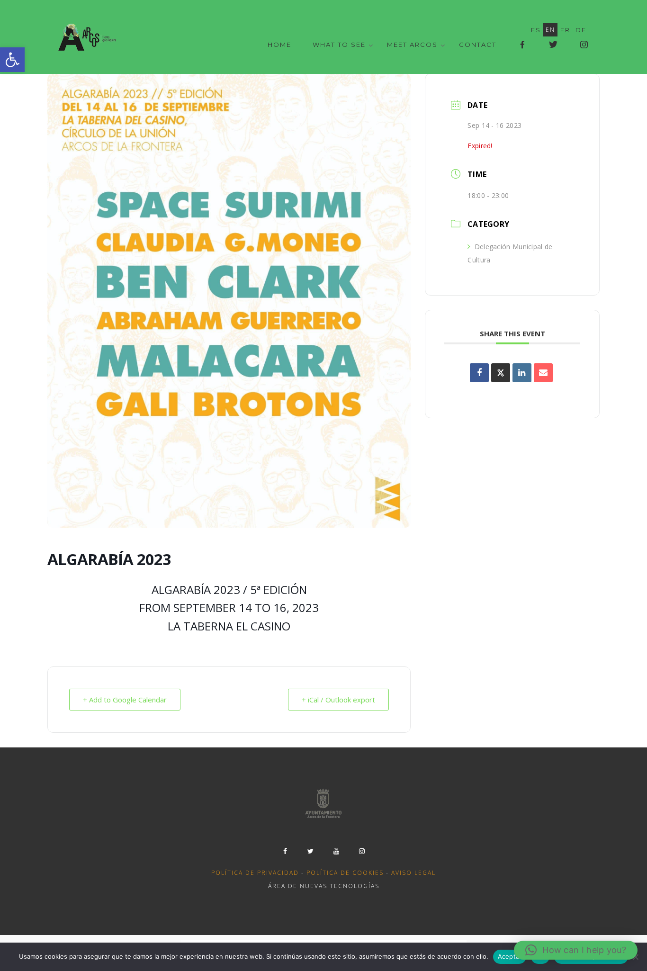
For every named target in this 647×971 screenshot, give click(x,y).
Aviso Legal (413, 873)
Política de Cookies (345, 873)
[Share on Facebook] (479, 372)
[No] (635, 957)
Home (279, 44)
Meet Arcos (412, 44)
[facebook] (285, 851)
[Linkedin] (521, 372)
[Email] (543, 372)
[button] (12, 59)
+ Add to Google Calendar (125, 699)
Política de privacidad (255, 873)
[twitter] (311, 851)
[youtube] (336, 851)
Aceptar (510, 956)
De (580, 30)
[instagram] (362, 851)
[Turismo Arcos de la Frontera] (88, 37)
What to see (339, 44)
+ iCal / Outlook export (338, 699)
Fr (565, 30)
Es (536, 30)
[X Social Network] (500, 372)
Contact (477, 44)
